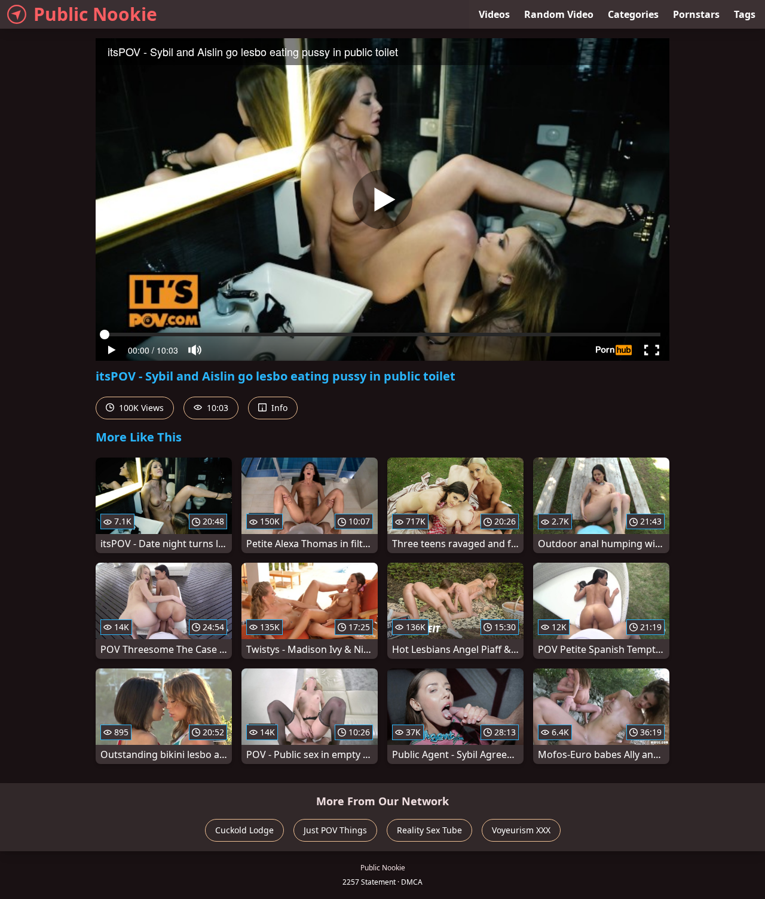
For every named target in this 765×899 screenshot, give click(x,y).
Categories (633, 14)
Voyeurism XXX (521, 830)
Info (278, 407)
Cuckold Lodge (244, 830)
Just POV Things (335, 830)
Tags (744, 14)
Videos (494, 14)
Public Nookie (95, 14)
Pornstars (696, 14)
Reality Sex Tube (429, 830)
